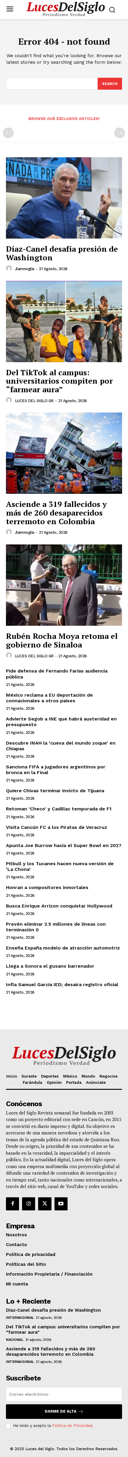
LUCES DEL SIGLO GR (34, 401)
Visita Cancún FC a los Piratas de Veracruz (56, 827)
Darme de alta (61, 1411)
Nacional (14, 1340)
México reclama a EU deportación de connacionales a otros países (49, 697)
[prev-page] (8, 132)
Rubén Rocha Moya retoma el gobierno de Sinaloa (62, 640)
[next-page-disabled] (119, 132)
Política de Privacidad (72, 1425)
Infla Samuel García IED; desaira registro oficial (62, 984)
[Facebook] (12, 1203)
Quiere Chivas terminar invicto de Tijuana (55, 790)
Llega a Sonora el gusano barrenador (50, 966)
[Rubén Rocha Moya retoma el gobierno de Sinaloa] (64, 585)
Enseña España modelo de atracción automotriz (63, 948)
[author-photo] (10, 268)
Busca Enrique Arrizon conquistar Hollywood (59, 906)
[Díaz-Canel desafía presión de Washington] (64, 198)
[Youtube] (61, 1203)
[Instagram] (28, 1203)
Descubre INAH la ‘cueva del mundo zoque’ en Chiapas (60, 745)
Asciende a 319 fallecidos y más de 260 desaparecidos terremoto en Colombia (56, 512)
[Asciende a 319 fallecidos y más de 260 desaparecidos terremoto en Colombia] (64, 453)
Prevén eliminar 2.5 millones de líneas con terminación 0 (56, 927)
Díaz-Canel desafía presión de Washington (62, 253)
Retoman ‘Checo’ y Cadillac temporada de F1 (59, 809)
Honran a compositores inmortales (47, 887)
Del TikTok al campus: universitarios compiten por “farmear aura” (59, 380)
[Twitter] (44, 1203)
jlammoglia (24, 269)
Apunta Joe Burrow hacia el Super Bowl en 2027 (63, 845)
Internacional (20, 1318)
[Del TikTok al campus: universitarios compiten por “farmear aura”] (64, 321)
